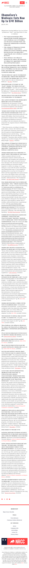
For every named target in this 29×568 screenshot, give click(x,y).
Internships (14, 530)
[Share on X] (4, 499)
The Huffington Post (13, 245)
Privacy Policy (14, 534)
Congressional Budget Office (9, 108)
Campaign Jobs (14, 528)
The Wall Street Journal (12, 179)
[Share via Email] (9, 499)
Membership (14, 509)
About (14, 526)
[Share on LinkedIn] (7, 499)
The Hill (10, 81)
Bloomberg (18, 368)
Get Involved (14, 523)
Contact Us (14, 532)
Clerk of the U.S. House (10, 336)
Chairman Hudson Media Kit (14, 520)
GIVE (22, 2)
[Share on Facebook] (2, 499)
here (22, 562)
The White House (16, 92)
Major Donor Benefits (8, 512)
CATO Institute (13, 272)
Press (14, 515)
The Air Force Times (10, 493)
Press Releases (14, 518)
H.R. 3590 (22, 298)
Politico (12, 140)
